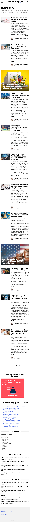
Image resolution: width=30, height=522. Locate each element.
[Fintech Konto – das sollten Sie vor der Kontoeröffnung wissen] (5, 297)
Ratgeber (4, 446)
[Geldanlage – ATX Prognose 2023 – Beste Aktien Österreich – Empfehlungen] (5, 128)
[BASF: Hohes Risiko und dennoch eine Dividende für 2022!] (5, 20)
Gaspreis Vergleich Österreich (10, 425)
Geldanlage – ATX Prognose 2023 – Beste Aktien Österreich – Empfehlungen (19, 128)
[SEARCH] (28, 1)
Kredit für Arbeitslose (8, 411)
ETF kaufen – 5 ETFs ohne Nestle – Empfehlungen (19, 269)
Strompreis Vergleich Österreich (10, 426)
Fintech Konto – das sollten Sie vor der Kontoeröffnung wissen (19, 297)
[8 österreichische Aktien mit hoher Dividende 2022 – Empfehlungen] (5, 187)
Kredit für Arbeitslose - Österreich (11, 422)
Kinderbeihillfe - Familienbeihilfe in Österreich (14, 406)
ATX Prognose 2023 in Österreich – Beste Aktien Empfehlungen (20, 95)
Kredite (4, 440)
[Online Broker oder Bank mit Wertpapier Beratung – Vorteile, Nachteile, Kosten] (5, 332)
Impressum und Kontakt (6, 511)
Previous (8, 366)
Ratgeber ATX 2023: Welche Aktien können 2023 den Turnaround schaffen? (18, 156)
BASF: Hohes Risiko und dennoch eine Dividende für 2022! (19, 19)
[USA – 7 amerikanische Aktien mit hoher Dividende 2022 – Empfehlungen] (15, 254)
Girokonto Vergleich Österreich (10, 416)
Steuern (4, 448)
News (3, 445)
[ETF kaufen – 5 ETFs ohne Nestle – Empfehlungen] (5, 271)
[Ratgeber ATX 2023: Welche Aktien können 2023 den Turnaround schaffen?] (5, 157)
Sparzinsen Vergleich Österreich (11, 414)
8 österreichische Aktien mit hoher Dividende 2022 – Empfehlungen (19, 186)
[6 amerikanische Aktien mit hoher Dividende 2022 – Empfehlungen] (5, 215)
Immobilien (5, 437)
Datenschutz (4, 514)
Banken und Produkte (7, 434)
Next (14, 368)
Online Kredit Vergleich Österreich (11, 409)
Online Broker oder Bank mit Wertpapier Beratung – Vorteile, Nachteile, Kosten (19, 332)
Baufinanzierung (6, 436)
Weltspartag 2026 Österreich (10, 417)
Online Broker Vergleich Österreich (11, 412)
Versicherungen (6, 449)
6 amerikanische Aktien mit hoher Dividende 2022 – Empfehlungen (19, 215)
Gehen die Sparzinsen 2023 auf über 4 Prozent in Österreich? (20, 46)
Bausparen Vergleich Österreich (10, 419)
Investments (5, 439)
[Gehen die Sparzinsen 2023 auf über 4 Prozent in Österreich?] (5, 47)
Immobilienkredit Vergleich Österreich (12, 420)
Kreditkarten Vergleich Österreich (11, 408)
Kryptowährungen (6, 443)
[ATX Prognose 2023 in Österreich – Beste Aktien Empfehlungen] (5, 96)
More (27, 36)
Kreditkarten (5, 442)
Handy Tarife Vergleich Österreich (11, 423)
